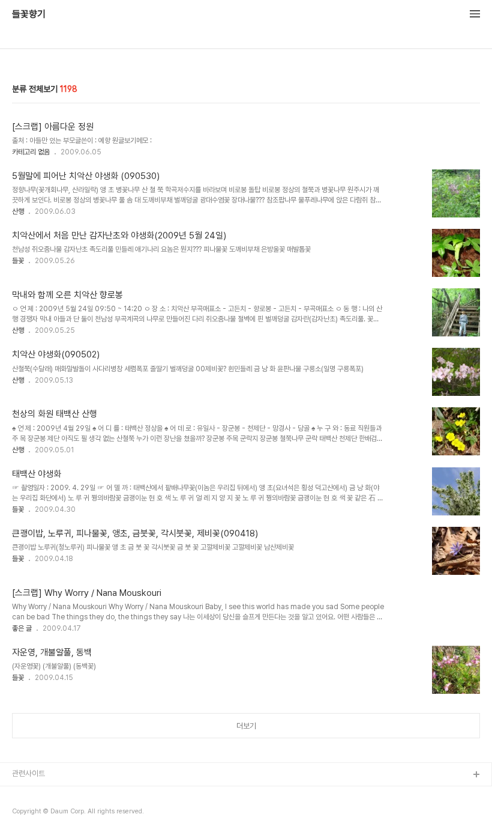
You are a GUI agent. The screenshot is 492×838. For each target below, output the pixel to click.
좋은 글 (22, 628)
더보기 (246, 725)
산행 (18, 211)
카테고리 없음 (31, 152)
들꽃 (18, 261)
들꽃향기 (29, 14)
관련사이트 (28, 773)
